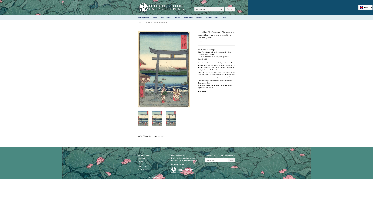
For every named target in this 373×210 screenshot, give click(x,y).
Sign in (220, 5)
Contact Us (141, 158)
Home (155, 17)
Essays (198, 17)
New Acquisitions (143, 17)
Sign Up (232, 160)
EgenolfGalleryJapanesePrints (188, 160)
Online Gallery (165, 17)
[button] (365, 7)
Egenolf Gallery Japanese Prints (151, 177)
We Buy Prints (188, 17)
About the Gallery (211, 17)
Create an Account (230, 5)
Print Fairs (141, 161)
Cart (231, 9)
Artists (176, 17)
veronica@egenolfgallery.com (185, 158)
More (223, 17)
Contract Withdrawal (177, 164)
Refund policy (142, 169)
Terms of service (143, 166)
